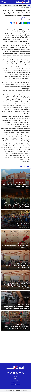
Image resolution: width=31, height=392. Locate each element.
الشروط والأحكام (15, 384)
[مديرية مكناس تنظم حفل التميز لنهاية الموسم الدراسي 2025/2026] (15, 219)
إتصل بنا (15, 378)
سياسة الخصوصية (15, 382)
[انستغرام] (17, 373)
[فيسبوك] (14, 373)
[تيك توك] (11, 373)
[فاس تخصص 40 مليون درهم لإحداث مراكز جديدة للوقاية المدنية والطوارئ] (15, 179)
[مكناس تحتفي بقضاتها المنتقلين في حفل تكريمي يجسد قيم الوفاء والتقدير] (15, 260)
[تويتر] (23, 373)
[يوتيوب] (20, 373)
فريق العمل (15, 380)
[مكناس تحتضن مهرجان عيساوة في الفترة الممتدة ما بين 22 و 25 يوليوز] (15, 240)
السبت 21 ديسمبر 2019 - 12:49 (25, 19)
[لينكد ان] (8, 373)
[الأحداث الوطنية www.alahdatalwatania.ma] (23, 2)
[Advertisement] (15, 346)
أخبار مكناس (19, 5)
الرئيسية (25, 5)
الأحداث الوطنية (11, 5)
